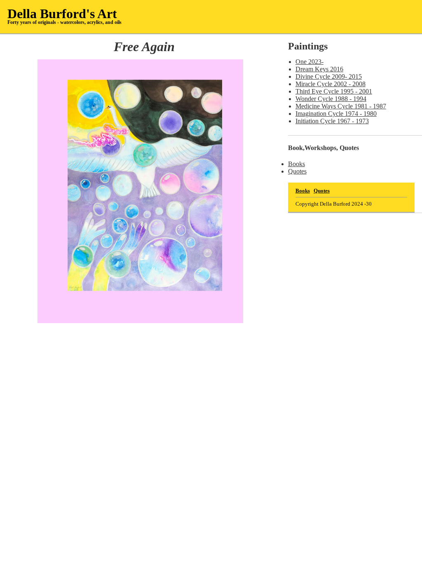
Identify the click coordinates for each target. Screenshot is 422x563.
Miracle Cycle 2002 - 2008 (330, 83)
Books (296, 163)
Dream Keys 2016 (319, 69)
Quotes (297, 171)
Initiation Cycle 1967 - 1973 (332, 120)
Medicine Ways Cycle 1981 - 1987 (340, 106)
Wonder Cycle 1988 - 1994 (330, 98)
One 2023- (309, 61)
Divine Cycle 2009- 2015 (328, 76)
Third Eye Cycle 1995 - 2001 (333, 91)
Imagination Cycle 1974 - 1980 (336, 113)
